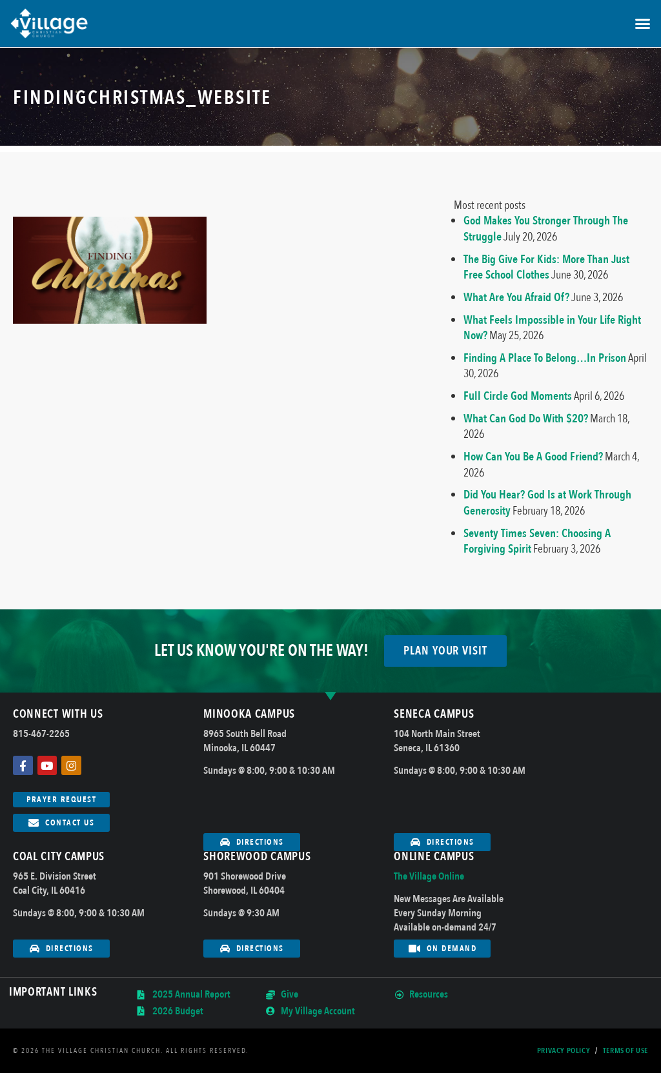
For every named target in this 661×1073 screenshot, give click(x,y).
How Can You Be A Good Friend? (533, 456)
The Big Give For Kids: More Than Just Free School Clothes (546, 267)
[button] (642, 24)
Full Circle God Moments (517, 396)
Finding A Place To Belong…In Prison (544, 358)
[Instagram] (71, 766)
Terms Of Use (625, 1050)
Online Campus (434, 857)
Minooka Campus (249, 714)
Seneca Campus (434, 714)
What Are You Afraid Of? (516, 297)
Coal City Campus (59, 857)
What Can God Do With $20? (525, 418)
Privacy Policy (563, 1050)
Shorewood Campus (256, 857)
